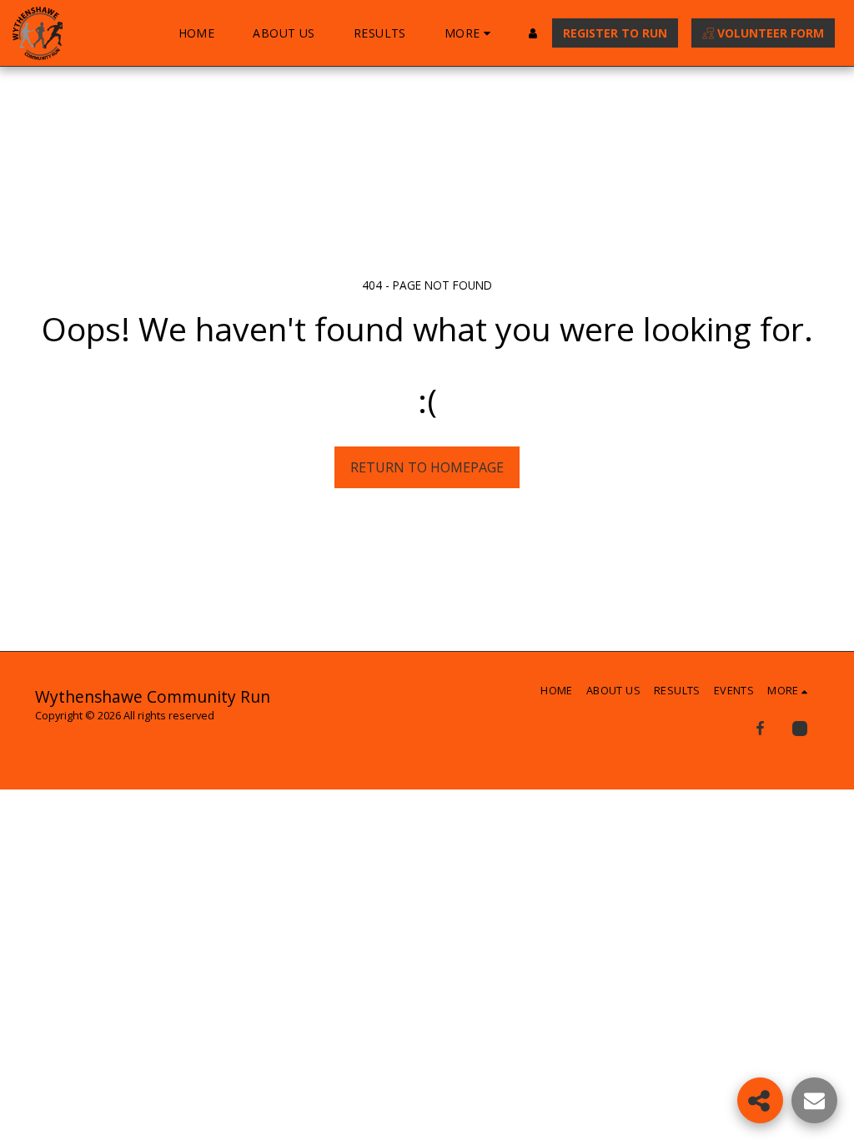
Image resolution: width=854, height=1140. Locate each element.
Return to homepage (427, 467)
